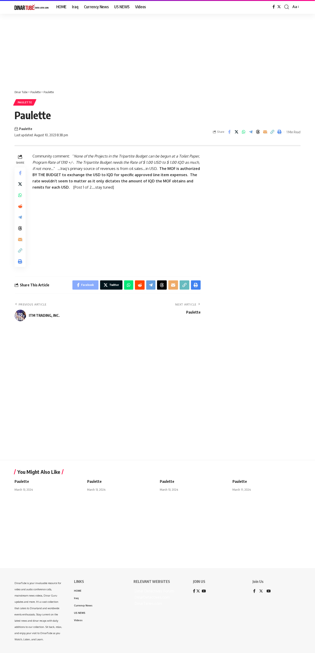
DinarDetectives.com (152, 597)
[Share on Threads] (258, 132)
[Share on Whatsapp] (243, 132)
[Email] (265, 132)
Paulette (25, 102)
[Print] (279, 132)
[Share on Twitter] (236, 132)
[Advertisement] (143, 49)
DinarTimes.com (148, 603)
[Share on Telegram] (250, 132)
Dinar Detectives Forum (154, 591)
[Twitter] (279, 7)
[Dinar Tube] (32, 7)
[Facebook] (273, 7)
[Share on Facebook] (229, 132)
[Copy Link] (272, 132)
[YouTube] (268, 591)
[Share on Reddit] (20, 206)
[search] (286, 7)
